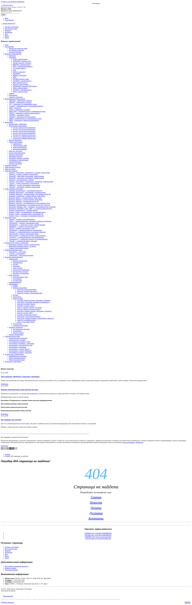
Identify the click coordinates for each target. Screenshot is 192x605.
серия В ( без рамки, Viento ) (26, 304)
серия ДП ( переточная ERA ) (27, 289)
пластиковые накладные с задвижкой (21, 343)
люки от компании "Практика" (133, 442)
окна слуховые (17, 268)
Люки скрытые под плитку (14, 189)
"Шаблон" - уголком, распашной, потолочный (24, 185)
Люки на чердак (10, 169)
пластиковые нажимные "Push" (20, 342)
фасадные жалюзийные (21, 273)
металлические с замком (17, 340)
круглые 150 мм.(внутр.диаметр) (24, 131)
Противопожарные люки (13, 250)
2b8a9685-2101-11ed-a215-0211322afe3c (98, 537)
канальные (12, 55)
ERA (14, 70)
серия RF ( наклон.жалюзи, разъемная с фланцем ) (34, 300)
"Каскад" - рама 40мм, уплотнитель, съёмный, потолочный (29, 172)
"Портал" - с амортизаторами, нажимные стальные (27, 232)
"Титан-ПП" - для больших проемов (21, 255)
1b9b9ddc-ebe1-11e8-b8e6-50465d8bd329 (98, 535)
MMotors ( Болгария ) (20, 75)
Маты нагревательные (17, 360)
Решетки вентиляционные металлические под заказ (19, 389)
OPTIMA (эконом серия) (21, 79)
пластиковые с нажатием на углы (20, 345)
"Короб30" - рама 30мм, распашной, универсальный (26, 176)
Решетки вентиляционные (14, 257)
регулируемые (17, 280)
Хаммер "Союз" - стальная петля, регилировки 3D (26, 214)
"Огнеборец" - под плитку (17, 252)
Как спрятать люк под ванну (11, 420)
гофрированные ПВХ (20, 145)
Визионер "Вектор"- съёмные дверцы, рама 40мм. (26, 199)
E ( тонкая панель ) (19, 68)
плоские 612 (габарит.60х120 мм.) (24, 136)
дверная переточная (20, 288)
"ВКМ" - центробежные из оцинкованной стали (25, 118)
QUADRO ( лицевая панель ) (22, 81)
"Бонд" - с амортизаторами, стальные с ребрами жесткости (30, 221)
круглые (15, 264)
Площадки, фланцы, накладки (19, 158)
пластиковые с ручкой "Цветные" (20, 351)
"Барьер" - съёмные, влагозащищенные (22, 219)
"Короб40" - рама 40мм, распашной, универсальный (26, 178)
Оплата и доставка (11, 27)
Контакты (8, 32)
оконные (11, 93)
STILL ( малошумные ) (20, 88)
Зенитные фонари (11, 165)
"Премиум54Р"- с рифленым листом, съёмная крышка (27, 235)
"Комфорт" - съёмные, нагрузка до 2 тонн (23, 226)
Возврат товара (10, 568)
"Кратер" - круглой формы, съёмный (21, 180)
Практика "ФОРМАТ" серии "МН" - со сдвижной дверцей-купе (30, 208)
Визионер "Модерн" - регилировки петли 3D (24, 201)
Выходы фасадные (15, 140)
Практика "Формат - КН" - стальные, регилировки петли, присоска (32, 207)
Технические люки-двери (13, 361)
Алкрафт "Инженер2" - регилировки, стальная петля (27, 192)
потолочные (13, 95)
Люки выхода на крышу (13, 167)
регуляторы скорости (16, 50)
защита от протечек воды (18, 48)
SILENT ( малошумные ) (21, 84)
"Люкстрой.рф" (7, 596)
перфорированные (15, 282)
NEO (14, 77)
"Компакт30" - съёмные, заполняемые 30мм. (24, 223)
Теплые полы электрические (14, 354)
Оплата (96, 508)
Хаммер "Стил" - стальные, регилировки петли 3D (26, 216)
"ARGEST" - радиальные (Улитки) (20, 100)
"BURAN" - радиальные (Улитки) (20, 102)
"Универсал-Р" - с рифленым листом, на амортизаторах (28, 239)
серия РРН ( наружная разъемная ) (29, 316)
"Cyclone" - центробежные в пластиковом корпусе (26, 106)
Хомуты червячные (15, 163)
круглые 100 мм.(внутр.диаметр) (24, 127)
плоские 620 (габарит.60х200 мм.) (24, 138)
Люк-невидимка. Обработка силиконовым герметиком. (20, 376)
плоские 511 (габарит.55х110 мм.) (24, 135)
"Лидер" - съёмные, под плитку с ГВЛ (21, 228)
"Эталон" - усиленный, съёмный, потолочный (24, 187)
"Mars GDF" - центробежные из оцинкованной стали (27, 111)
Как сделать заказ (11, 28)
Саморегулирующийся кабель (18, 248)
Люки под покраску (11, 171)
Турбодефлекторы (15, 162)
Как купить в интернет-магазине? (17, 566)
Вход (6, 18)
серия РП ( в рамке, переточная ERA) (29, 293)
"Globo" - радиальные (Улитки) (19, 109)
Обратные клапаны (15, 156)
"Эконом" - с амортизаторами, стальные (23, 241)
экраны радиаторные (16, 334)
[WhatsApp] (16, 448)
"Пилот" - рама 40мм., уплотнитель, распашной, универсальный (31, 181)
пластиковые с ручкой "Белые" (19, 349)
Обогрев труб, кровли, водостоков (16, 243)
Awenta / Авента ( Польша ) (22, 63)
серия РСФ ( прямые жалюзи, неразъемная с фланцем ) (35, 318)
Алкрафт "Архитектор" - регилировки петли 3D (25, 190)
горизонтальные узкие (20, 277)
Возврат (8, 30)
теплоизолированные (20, 149)
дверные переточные (20, 261)
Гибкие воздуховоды (15, 142)
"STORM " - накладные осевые (19, 115)
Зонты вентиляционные (17, 153)
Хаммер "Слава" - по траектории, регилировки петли (27, 212)
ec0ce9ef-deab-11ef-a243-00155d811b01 (98, 538)
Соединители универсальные (18, 160)
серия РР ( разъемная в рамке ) (27, 315)
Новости (96, 502)
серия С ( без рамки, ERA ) (26, 322)
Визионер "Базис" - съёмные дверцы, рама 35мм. (25, 198)
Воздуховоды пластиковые (18, 126)
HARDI (15, 286)
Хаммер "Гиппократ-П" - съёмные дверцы (23, 210)
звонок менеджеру (9, 23)
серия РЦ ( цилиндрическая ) (26, 320)
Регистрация (9, 20)
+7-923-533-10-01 (7, 5)
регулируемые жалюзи (20, 271)
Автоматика (9, 46)
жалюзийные (17, 279)
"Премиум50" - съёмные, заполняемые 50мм (24, 234)
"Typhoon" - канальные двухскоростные (22, 117)
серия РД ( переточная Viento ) (27, 291)
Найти (3, 14)
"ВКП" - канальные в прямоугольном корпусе (24, 120)
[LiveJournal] (13, 448)
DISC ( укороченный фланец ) (23, 66)
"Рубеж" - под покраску (17, 253)
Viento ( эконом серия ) (20, 91)
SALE (6, 45)
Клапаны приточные (16, 154)
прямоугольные (18, 298)
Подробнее (4, 384)
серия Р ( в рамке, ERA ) (25, 313)
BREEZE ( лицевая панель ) (22, 64)
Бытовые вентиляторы (13, 54)
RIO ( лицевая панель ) (20, 82)
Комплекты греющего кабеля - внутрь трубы (24, 244)
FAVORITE (16, 73)
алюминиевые (17, 144)
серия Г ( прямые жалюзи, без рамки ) (29, 307)
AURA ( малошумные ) (20, 59)
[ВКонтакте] (2, 448)
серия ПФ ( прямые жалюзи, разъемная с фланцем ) (34, 311)
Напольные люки (10, 217)
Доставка (96, 513)
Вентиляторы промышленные (15, 99)
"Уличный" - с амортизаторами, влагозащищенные (26, 237)
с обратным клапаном (20, 325)
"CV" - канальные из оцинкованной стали (23, 104)
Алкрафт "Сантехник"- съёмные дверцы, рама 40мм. (27, 196)
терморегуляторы (15, 52)
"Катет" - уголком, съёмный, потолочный (23, 174)
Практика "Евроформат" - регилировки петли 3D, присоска (29, 205)
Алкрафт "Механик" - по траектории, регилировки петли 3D (30, 194)
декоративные (18, 262)
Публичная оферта (11, 570)
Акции (7, 37)
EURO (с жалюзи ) (19, 72)
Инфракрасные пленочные (18, 356)
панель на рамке (18, 333)
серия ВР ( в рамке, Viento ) (26, 306)
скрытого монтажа (16, 97)
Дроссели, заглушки (15, 151)
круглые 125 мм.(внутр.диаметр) (24, 129)
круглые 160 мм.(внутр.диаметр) (24, 133)
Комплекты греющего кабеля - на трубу (22, 246)
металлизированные (20, 147)
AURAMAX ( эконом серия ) (22, 61)
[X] (10, 448)
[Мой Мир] (7, 448)
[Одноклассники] (5, 448)
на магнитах (17, 331)
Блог (6, 34)
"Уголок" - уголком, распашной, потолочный (24, 183)
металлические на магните (18, 338)
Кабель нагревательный (17, 358)
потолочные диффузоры (21, 270)
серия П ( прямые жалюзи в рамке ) (29, 309)
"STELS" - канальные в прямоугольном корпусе (24, 113)
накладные (12, 57)
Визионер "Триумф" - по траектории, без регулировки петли (29, 203)
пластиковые (13, 284)
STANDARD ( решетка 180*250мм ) (25, 86)
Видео (7, 36)
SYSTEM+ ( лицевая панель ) (22, 90)
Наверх (187, 602)
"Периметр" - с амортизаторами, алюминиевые (25, 230)
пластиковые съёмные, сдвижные (20, 352)
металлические (14, 275)
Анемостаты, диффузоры (18, 124)
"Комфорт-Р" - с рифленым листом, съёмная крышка (27, 225)
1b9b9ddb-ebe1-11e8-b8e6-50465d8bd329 (98, 533)
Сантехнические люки (12, 336)
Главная (7, 454)
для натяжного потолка (21, 329)
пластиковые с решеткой (17, 347)
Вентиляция (9, 122)
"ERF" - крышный (15, 108)
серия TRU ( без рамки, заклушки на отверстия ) (33, 302)
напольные (16, 266)
